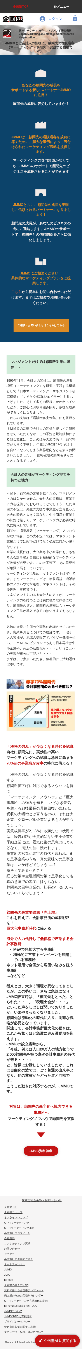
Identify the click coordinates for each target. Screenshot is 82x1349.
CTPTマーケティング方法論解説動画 (26, 1300)
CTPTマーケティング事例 (19, 1227)
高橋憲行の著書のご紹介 (18, 1259)
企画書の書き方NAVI (16, 1285)
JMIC (7, 1274)
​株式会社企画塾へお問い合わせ (42, 1200)
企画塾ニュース (13, 1212)
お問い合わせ (12, 1248)
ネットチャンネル (14, 1264)
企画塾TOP (10, 1207)
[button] (74, 18)
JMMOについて (13, 1311)
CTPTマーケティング (16, 1222)
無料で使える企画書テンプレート (24, 1290)
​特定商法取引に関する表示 (20, 1326)
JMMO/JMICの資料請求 (18, 1316)
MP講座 (8, 1280)
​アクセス (9, 1253)
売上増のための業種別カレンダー (24, 1295)
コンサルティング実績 (17, 1243)
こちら (16, 291)
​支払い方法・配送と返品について (24, 1332)
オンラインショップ (16, 1217)
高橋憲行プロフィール (17, 1233)
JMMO (8, 1269)
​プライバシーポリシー (17, 1321)
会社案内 (9, 1238)
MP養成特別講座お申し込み (20, 1306)
